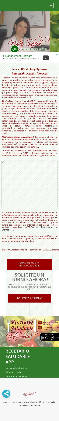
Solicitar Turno (29, 298)
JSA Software (34, 405)
